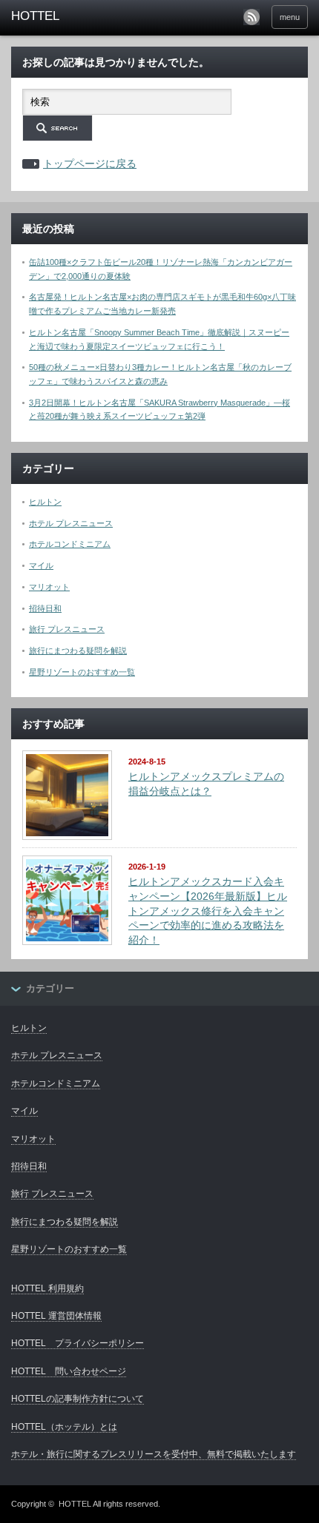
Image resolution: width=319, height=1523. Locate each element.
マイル (41, 565)
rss (251, 17)
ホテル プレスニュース (71, 523)
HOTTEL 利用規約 (47, 1288)
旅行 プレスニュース (67, 629)
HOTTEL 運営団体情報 (56, 1316)
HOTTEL (75, 1503)
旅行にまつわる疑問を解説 (78, 650)
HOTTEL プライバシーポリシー (77, 1343)
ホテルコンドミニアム (70, 543)
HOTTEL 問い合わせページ (68, 1371)
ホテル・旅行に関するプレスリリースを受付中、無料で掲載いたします (153, 1454)
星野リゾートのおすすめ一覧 (82, 672)
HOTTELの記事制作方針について (77, 1398)
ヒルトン (45, 501)
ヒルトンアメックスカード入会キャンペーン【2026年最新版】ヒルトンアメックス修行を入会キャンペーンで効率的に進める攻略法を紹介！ (207, 910)
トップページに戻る (90, 163)
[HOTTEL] (75, 16)
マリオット (49, 586)
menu (290, 17)
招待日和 (45, 608)
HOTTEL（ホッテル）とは (64, 1427)
